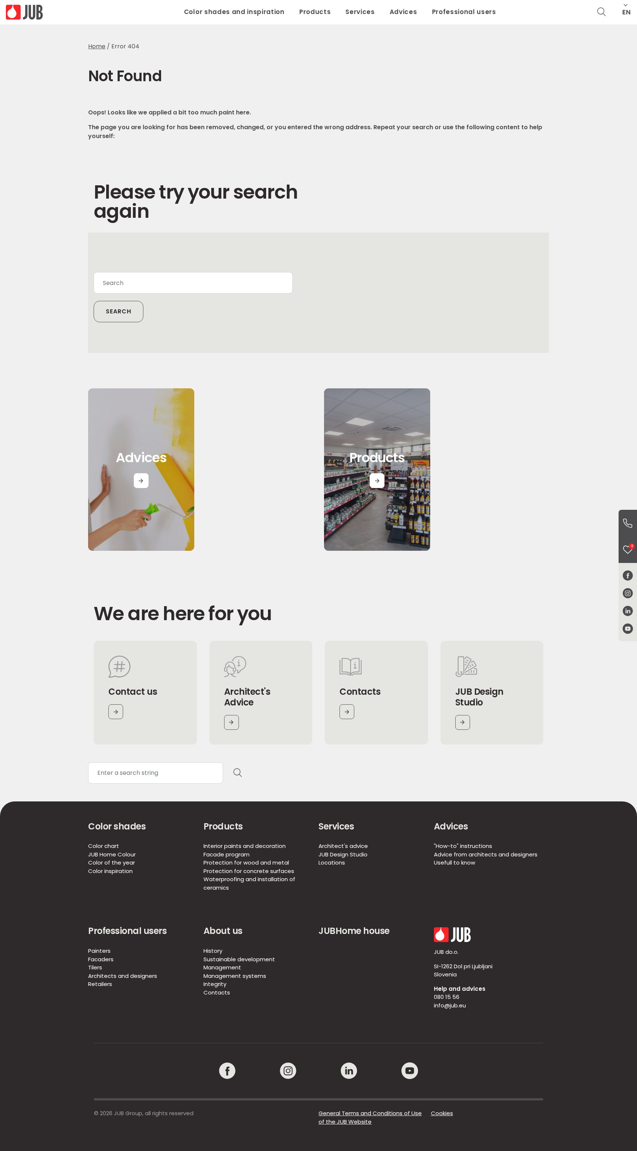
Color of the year (111, 862)
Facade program (226, 854)
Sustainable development (239, 959)
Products (315, 11)
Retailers (100, 984)
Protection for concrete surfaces (248, 871)
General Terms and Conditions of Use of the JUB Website (370, 1117)
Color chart (103, 846)
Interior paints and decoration (244, 846)
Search (118, 311)
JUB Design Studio (343, 854)
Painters (99, 951)
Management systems (234, 976)
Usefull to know (454, 862)
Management (222, 967)
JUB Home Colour (112, 854)
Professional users (464, 11)
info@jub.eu (450, 1005)
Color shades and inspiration (234, 11)
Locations (331, 862)
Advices (403, 11)
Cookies (442, 1113)
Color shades (117, 826)
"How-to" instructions (463, 846)
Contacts (216, 992)
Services (360, 11)
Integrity (214, 984)
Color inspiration (110, 871)
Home (96, 46)
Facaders (101, 959)
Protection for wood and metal (246, 862)
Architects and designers (122, 976)
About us (223, 931)
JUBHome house (354, 931)
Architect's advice (343, 846)
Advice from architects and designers (485, 854)
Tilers (95, 967)
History (212, 951)
